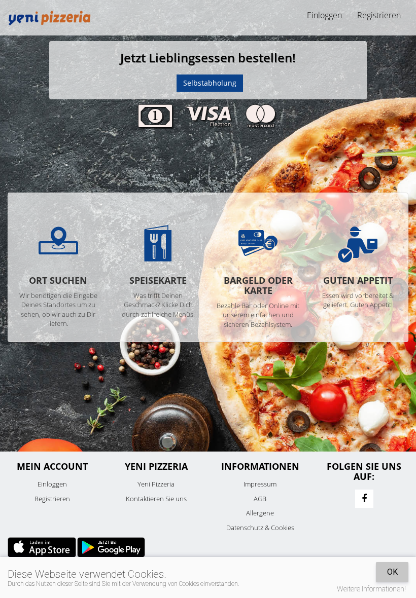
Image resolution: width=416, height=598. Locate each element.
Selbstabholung (209, 83)
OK (392, 572)
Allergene (260, 512)
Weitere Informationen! (371, 589)
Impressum (260, 484)
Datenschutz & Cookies (260, 527)
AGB (260, 498)
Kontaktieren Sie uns (156, 498)
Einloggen (52, 484)
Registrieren (379, 15)
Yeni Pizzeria (156, 484)
